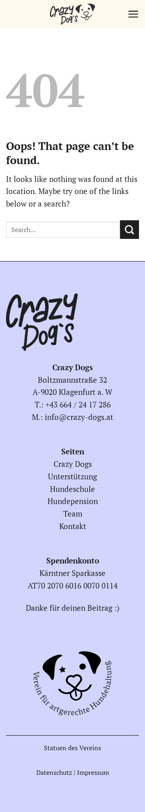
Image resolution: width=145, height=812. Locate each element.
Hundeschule (72, 489)
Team (72, 513)
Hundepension (73, 501)
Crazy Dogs (73, 464)
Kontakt (72, 526)
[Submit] (129, 229)
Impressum (93, 772)
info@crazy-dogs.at (79, 417)
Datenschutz (54, 772)
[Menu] (133, 14)
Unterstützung (72, 476)
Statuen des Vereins (72, 747)
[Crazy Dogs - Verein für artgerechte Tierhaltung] (72, 14)
